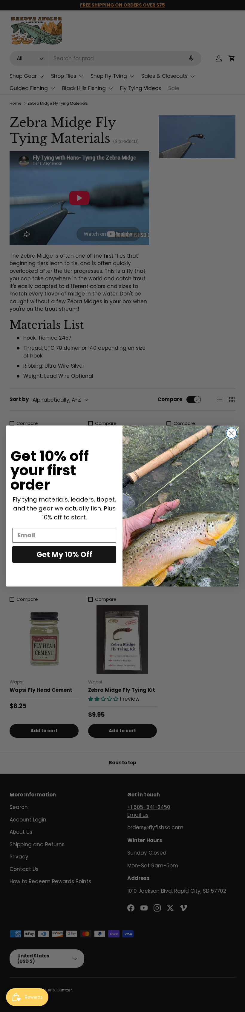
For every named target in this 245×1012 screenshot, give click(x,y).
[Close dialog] (231, 433)
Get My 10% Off (64, 554)
